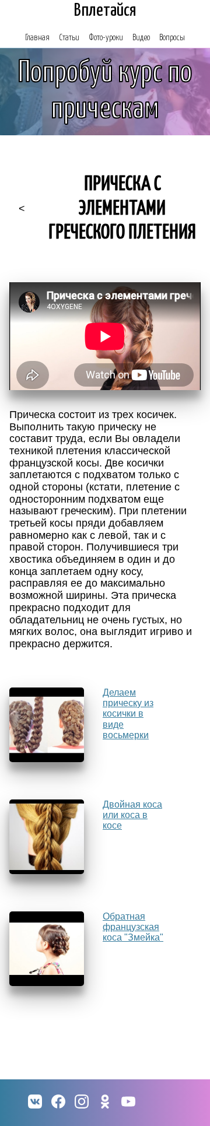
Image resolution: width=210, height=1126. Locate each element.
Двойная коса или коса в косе (132, 815)
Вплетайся (105, 10)
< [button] (22, 209)
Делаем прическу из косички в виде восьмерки (128, 714)
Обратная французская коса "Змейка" (133, 927)
